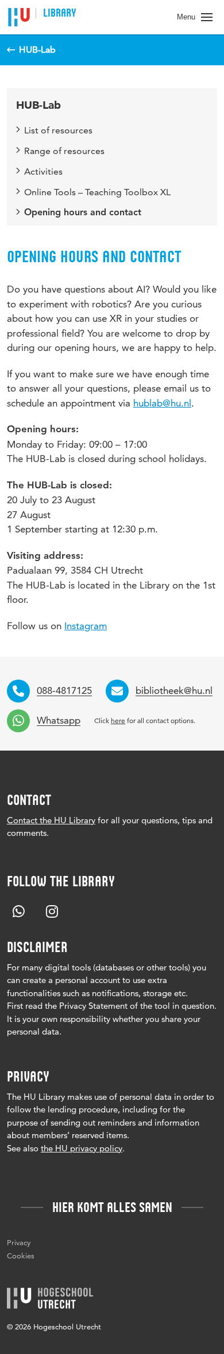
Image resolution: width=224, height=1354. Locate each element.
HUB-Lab (38, 105)
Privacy (18, 1242)
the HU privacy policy (81, 1148)
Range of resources (64, 150)
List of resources (58, 130)
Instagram (85, 625)
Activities (43, 171)
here (118, 720)
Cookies (20, 1255)
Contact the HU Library (51, 820)
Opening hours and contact (82, 213)
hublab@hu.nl (162, 403)
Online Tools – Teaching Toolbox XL (97, 192)
